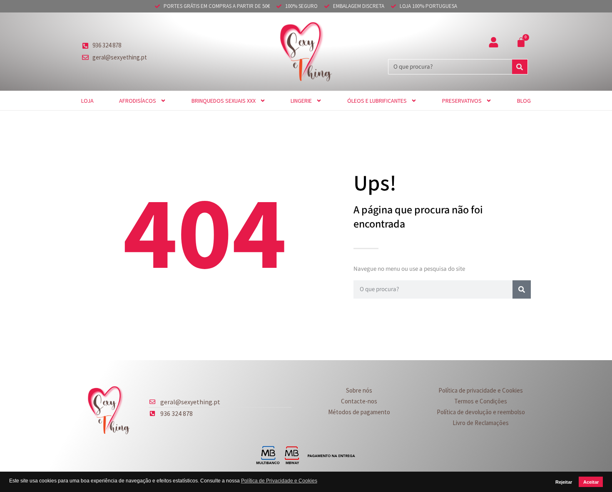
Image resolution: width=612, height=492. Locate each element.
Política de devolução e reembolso (481, 412)
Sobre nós (359, 390)
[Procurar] (519, 66)
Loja (87, 100)
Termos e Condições (480, 401)
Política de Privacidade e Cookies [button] (279, 480)
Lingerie (301, 100)
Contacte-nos (359, 401)
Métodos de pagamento (359, 412)
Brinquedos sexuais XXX (224, 100)
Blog (524, 100)
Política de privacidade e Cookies (480, 390)
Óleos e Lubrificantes (377, 100)
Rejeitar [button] (563, 482)
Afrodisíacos (137, 100)
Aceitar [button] (591, 482)
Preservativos (462, 100)
